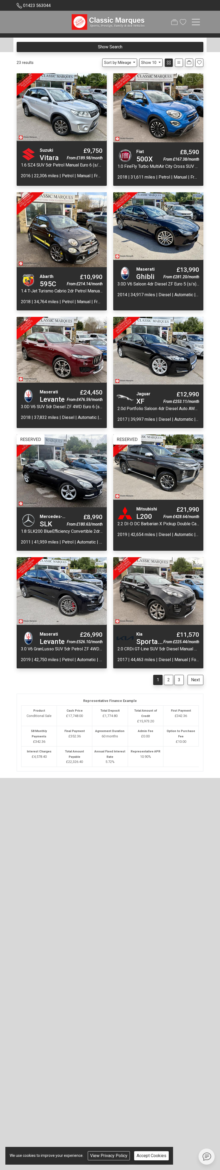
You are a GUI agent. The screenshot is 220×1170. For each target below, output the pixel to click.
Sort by (117, 62)
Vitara (49, 158)
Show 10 (148, 62)
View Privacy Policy (108, 1155)
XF (140, 401)
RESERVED (30, 439)
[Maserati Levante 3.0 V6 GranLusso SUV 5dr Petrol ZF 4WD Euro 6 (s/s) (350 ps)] (62, 590)
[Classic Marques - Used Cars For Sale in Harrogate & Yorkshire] (108, 21)
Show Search (110, 46)
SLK (46, 524)
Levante (52, 399)
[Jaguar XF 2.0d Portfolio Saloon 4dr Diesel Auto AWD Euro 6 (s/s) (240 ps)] (158, 350)
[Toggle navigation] (195, 22)
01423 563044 (37, 5)
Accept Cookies (151, 1155)
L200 (144, 516)
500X (144, 159)
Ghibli (145, 277)
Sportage (151, 641)
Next (195, 679)
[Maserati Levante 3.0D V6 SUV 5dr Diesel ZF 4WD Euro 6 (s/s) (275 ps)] (62, 349)
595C (48, 284)
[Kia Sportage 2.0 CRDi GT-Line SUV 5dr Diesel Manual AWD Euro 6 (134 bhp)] (158, 590)
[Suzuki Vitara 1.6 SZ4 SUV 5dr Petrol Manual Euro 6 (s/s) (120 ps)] (62, 107)
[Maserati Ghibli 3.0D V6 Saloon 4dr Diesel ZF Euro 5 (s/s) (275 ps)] (158, 225)
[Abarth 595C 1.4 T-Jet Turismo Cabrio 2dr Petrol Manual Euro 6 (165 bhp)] (62, 229)
